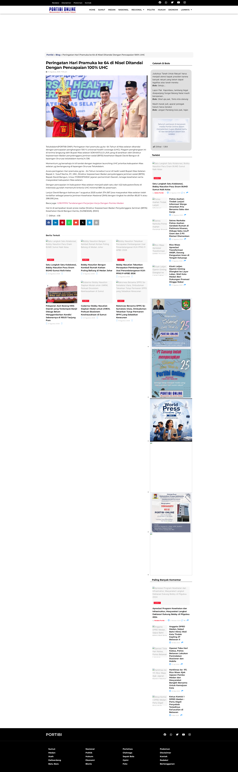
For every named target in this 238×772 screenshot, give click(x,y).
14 (184, 620)
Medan (111, 10)
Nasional (123, 10)
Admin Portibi (159, 193)
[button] (48, 222)
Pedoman (78, 3)
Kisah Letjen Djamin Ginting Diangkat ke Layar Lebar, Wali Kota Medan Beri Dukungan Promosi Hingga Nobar (179, 274)
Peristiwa (128, 749)
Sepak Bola (128, 756)
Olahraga (127, 753)
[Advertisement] (119, 32)
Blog (58, 55)
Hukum (161, 10)
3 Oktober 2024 (175, 620)
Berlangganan (167, 764)
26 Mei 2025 (175, 643)
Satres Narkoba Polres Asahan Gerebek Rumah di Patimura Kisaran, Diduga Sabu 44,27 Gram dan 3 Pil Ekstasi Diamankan (179, 228)
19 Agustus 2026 (124, 321)
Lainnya (185, 10)
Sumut (101, 10)
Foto (125, 764)
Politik (151, 10)
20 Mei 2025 (175, 691)
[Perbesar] (189, 496)
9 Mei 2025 (175, 715)
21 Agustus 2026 (89, 274)
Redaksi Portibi (159, 620)
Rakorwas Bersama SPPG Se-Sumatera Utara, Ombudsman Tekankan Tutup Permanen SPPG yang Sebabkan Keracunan (131, 312)
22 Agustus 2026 (54, 274)
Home (92, 10)
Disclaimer (66, 3)
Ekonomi (173, 10)
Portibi (50, 55)
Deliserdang (54, 760)
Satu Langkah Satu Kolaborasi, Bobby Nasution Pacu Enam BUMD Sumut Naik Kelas (61, 268)
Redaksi (55, 3)
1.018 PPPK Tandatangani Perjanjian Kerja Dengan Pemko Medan (90, 203)
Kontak (88, 3)
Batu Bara (53, 764)
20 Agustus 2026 (89, 318)
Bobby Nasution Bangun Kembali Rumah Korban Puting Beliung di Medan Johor (96, 268)
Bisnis (89, 764)
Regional (137, 10)
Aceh (51, 756)
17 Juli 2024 (175, 664)
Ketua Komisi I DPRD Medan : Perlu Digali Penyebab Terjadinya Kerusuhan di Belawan (176, 704)
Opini (125, 760)
